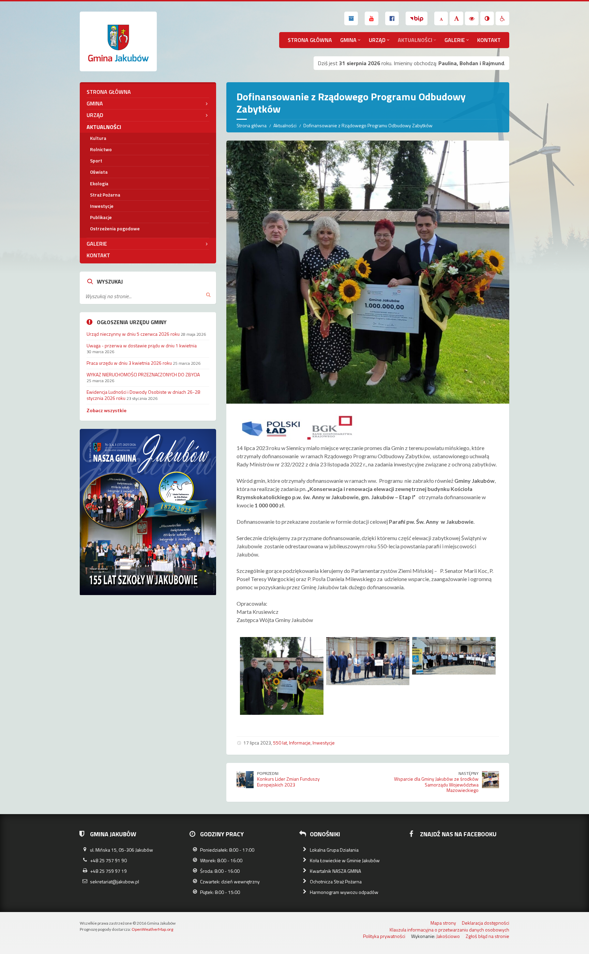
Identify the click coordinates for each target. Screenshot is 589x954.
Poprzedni (267, 773)
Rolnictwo (101, 149)
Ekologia (99, 183)
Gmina (348, 40)
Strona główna (310, 40)
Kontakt (489, 40)
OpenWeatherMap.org (152, 929)
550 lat (280, 742)
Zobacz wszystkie (106, 410)
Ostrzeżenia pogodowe (115, 228)
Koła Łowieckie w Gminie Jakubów (345, 860)
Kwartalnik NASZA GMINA (335, 870)
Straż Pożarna (105, 194)
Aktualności (415, 40)
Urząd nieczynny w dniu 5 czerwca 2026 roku (133, 333)
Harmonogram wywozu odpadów (344, 892)
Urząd (377, 40)
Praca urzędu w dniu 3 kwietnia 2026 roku (129, 362)
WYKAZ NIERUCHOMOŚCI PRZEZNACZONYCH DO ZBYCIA (143, 374)
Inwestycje (324, 742)
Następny (468, 773)
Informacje (300, 742)
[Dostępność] (502, 18)
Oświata (99, 171)
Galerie (454, 40)
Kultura (98, 138)
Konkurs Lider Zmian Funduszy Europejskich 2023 (288, 781)
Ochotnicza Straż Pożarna (336, 881)
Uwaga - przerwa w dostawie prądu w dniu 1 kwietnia (142, 345)
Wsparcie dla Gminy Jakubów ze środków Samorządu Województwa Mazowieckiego (436, 784)
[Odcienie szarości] (487, 18)
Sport (96, 160)
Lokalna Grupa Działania (334, 849)
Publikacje (101, 217)
